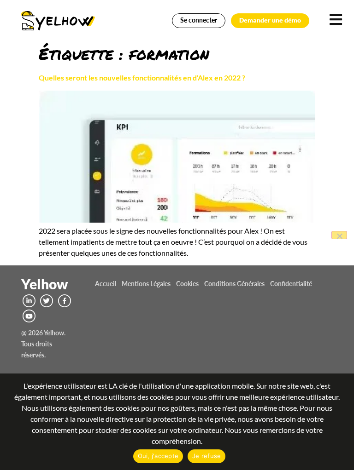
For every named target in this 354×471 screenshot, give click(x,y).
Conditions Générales (234, 283)
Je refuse (206, 456)
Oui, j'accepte (158, 456)
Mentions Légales (146, 283)
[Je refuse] (339, 235)
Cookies (187, 283)
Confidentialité (291, 283)
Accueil (105, 283)
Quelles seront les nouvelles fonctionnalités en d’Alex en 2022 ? (142, 77)
